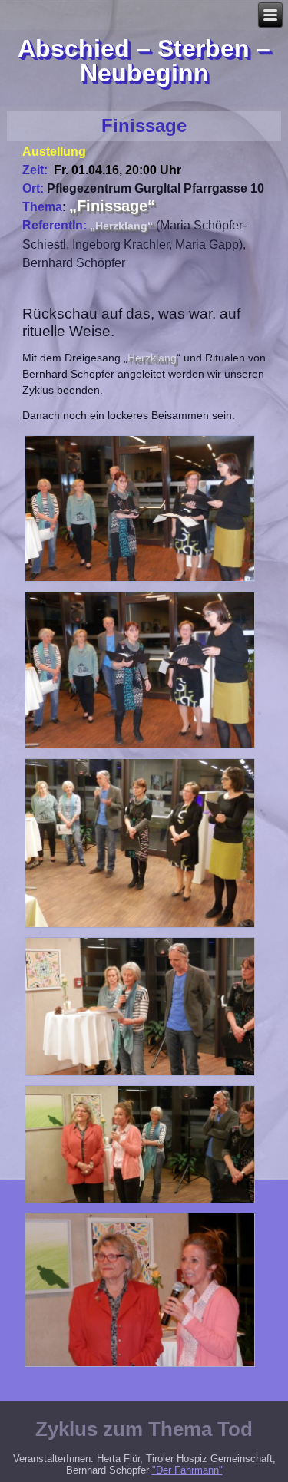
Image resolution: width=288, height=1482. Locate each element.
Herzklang (152, 358)
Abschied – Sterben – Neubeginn (144, 61)
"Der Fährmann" (187, 1470)
